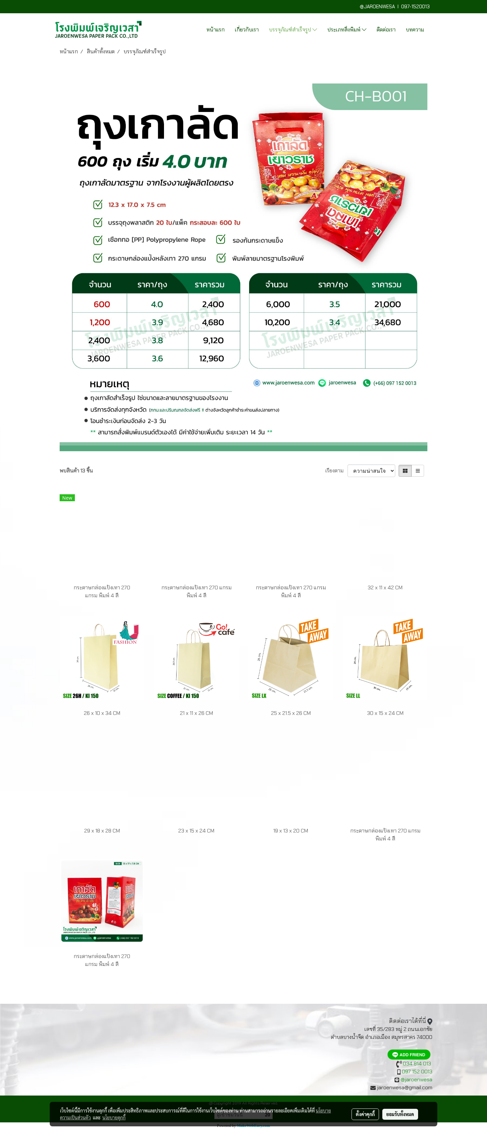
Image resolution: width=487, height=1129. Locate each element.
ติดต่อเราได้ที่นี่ (407, 1021)
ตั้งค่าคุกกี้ (365, 1114)
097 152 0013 (417, 1071)
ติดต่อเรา (386, 29)
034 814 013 (417, 1063)
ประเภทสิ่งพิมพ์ (344, 29)
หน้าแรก (215, 29)
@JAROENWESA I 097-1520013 (396, 6)
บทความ (415, 29)
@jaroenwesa (416, 1079)
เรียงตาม (336, 470)
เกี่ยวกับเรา (247, 29)
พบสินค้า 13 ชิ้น (76, 470)
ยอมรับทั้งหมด (400, 1114)
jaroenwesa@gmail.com (404, 1087)
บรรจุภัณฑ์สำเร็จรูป (290, 29)
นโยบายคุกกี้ (114, 1117)
